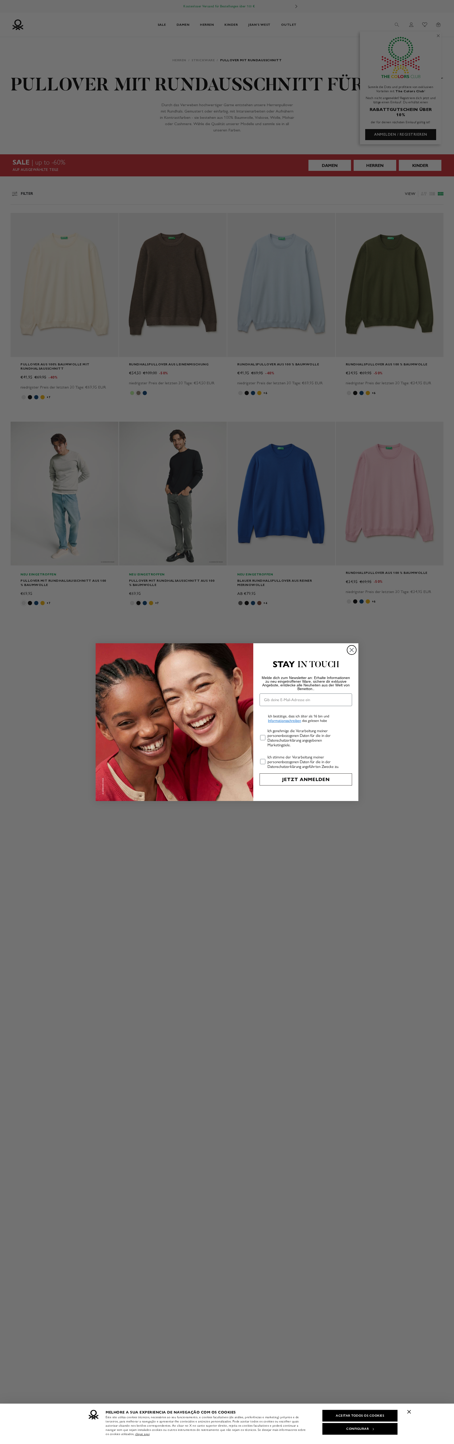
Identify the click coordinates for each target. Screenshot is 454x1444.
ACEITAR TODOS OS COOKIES (360, 1415)
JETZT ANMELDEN (306, 779)
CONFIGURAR (357, 1429)
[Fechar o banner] (409, 1412)
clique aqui (142, 1434)
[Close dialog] (351, 650)
